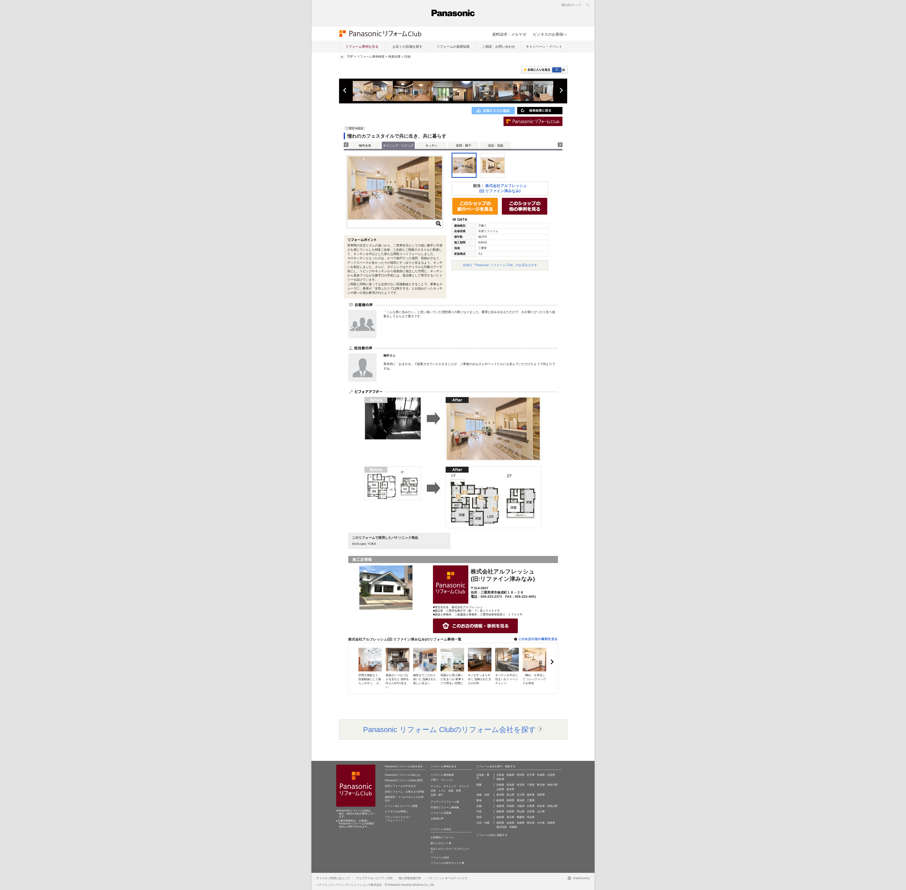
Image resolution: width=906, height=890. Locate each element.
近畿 (479, 806)
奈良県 (541, 806)
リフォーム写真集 (441, 812)
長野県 (541, 794)
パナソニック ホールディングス (447, 878)
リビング (464, 786)
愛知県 (520, 800)
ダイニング (449, 786)
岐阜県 (500, 800)
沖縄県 (513, 827)
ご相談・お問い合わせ (498, 46)
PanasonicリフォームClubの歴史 (404, 780)
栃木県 (510, 789)
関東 (479, 784)
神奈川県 (552, 784)
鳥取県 (500, 811)
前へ (345, 90)
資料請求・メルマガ (509, 34)
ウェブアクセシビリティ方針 (374, 878)
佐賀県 (510, 822)
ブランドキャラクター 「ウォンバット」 (398, 819)
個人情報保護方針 (410, 878)
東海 (479, 800)
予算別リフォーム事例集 (445, 807)
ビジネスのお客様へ (550, 34)
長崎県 (520, 822)
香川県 (510, 817)
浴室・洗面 (495, 145)
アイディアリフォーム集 (445, 801)
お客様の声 (437, 818)
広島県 (531, 811)
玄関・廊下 (463, 145)
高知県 (531, 817)
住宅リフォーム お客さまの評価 (404, 791)
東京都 (541, 784)
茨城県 (500, 784)
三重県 (531, 800)
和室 (458, 790)
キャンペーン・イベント (544, 46)
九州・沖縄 (482, 822)
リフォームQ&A (440, 857)
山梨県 (500, 789)
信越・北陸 (482, 794)
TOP (350, 56)
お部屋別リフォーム (442, 837)
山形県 (551, 774)
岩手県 (531, 774)
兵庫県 (531, 806)
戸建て (434, 779)
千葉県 (531, 784)
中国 (479, 811)
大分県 (541, 822)
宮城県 (541, 774)
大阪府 (520, 806)
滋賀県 (500, 806)
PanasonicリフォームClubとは (402, 774)
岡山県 (520, 811)
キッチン (431, 145)
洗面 (450, 790)
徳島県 (500, 817)
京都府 (510, 806)
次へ (561, 90)
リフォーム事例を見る (361, 46)
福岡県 (500, 822)
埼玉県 (520, 784)
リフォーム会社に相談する (492, 835)
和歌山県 (552, 806)
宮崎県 (551, 822)
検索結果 (394, 56)
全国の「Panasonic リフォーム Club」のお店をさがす (500, 265)
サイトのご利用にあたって (333, 878)
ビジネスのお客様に (396, 811)
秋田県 (520, 774)
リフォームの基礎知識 (453, 46)
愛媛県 (520, 817)
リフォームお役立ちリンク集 (447, 862)
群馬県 (510, 784)
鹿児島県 (501, 827)
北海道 (500, 774)
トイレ (442, 790)
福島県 (500, 779)
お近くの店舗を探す (407, 46)
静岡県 (510, 800)
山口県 (541, 811)
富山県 (510, 794)
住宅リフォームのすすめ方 (400, 785)
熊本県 (531, 822)
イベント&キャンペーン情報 (401, 806)
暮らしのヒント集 (441, 843)
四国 (479, 817)
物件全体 (365, 145)
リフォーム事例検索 (371, 56)
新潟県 (500, 794)
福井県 (531, 794)
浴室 (433, 790)
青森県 (510, 774)
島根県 (510, 811)
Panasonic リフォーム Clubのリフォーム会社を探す (449, 729)
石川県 (520, 794)
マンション (447, 779)
